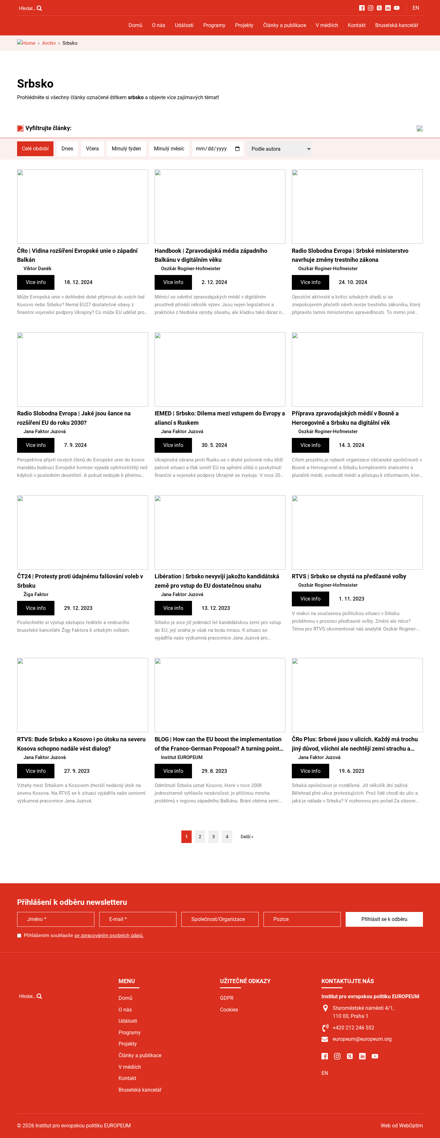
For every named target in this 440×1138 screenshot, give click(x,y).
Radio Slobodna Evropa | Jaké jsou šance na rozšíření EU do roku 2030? (74, 418)
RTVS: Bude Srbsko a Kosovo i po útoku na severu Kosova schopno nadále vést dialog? (81, 744)
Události (184, 25)
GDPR (227, 998)
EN (416, 8)
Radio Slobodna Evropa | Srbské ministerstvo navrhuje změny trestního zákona (350, 255)
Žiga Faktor (36, 594)
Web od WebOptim (402, 1126)
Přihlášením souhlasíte (84, 935)
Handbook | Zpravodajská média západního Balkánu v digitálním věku (211, 255)
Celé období (35, 149)
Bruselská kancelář (396, 25)
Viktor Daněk (38, 268)
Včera (92, 149)
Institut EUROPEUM (182, 757)
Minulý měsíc (169, 149)
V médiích (327, 25)
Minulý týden (126, 149)
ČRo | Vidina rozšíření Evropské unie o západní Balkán (77, 255)
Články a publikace (284, 25)
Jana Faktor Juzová (45, 431)
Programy (214, 25)
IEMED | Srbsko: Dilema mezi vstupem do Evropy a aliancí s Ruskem (220, 418)
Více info (36, 282)
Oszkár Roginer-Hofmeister (190, 268)
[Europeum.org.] (26, 43)
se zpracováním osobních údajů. (109, 935)
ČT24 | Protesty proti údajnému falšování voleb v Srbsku (80, 581)
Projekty (244, 25)
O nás (158, 25)
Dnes (67, 149)
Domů (135, 25)
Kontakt (357, 25)
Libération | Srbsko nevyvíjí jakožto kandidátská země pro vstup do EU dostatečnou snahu (217, 581)
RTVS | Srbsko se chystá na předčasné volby (349, 576)
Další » (247, 836)
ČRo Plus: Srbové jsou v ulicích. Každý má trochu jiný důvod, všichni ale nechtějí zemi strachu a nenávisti (355, 745)
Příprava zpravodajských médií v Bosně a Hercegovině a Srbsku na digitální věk (345, 418)
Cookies (229, 1010)
